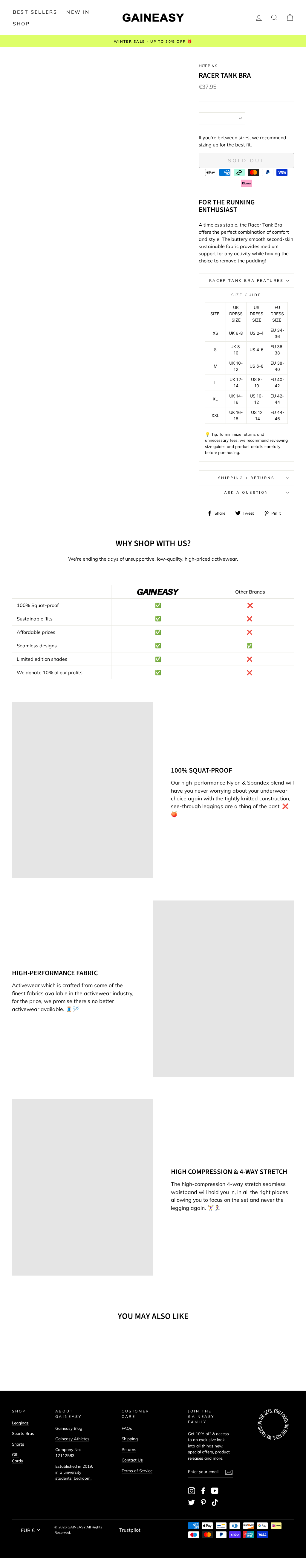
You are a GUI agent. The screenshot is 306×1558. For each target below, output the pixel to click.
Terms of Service (137, 1470)
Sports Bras (23, 1433)
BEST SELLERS (35, 12)
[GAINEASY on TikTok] (214, 1502)
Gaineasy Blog (68, 1428)
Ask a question (246, 492)
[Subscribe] (229, 1472)
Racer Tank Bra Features (246, 280)
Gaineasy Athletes (72, 1438)
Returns (129, 1449)
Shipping (130, 1438)
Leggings (20, 1422)
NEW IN (78, 12)
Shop (21, 24)
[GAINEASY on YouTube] (214, 1490)
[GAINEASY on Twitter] (191, 1502)
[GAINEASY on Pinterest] (203, 1502)
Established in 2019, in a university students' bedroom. (74, 1472)
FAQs (127, 1428)
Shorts (18, 1444)
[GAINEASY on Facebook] (203, 1490)
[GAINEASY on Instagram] (191, 1490)
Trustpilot (129, 1530)
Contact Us (132, 1459)
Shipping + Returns (246, 477)
